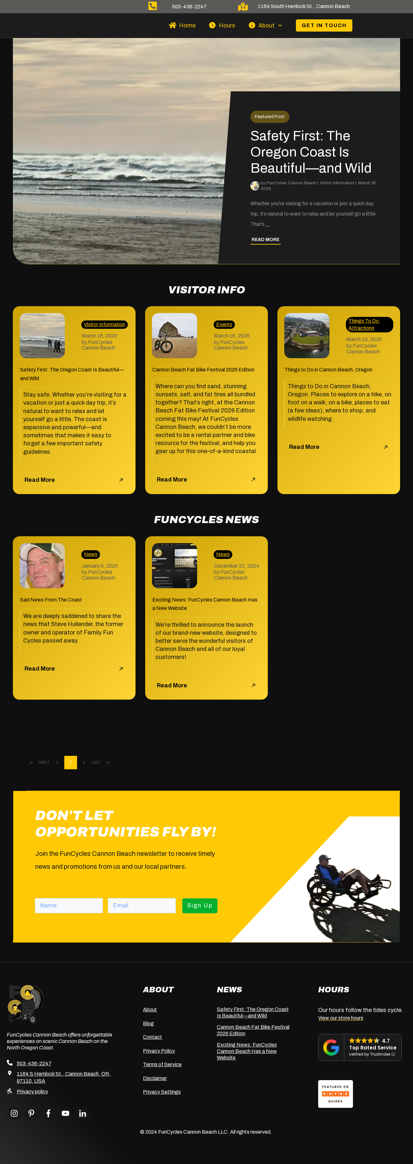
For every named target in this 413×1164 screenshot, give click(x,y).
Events (224, 324)
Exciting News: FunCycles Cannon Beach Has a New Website (247, 1051)
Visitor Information (104, 324)
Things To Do (363, 321)
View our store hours (340, 1018)
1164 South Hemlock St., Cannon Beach (304, 6)
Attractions (361, 328)
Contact (152, 1037)
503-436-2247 (189, 6)
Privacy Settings (162, 1092)
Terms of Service (162, 1064)
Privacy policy (32, 1091)
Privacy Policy (159, 1051)
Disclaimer (155, 1078)
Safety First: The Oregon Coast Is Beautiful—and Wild (206, 151)
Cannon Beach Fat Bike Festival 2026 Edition (203, 369)
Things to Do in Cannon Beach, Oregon (328, 369)
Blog (148, 1023)
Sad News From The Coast (51, 599)
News (90, 554)
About (150, 1009)
